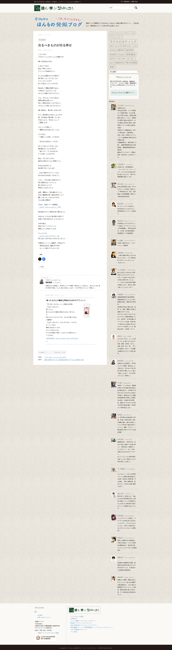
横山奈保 (125, 204)
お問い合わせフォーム (43, 617)
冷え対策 (122, 46)
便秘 (111, 46)
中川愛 (124, 383)
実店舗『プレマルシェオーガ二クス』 (81, 623)
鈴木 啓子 (125, 493)
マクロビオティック (123, 41)
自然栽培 (113, 55)
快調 (64, 352)
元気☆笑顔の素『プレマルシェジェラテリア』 (84, 625)
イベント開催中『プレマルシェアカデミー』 (83, 621)
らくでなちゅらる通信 (76, 616)
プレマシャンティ (116, 37)
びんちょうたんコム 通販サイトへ (123, 92)
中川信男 (126, 105)
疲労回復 (112, 50)
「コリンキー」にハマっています (55, 357)
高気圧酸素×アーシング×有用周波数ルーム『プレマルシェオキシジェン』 (91, 627)
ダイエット (49, 352)
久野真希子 (125, 164)
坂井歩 (124, 336)
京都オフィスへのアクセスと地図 (48, 633)
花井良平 (126, 221)
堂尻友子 (126, 538)
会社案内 (40, 615)
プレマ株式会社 (125, 1)
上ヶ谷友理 (126, 270)
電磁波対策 (119, 63)
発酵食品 (120, 50)
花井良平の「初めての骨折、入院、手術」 (122, 58)
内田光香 (124, 439)
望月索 (124, 415)
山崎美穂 (125, 253)
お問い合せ (134, 1)
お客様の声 (73, 618)
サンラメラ (113, 33)
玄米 (135, 46)
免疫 (116, 46)
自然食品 (131, 54)
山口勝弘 (126, 240)
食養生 (112, 67)
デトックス (131, 33)
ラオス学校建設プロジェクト (78, 629)
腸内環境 (57, 352)
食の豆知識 (131, 62)
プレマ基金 (73, 631)
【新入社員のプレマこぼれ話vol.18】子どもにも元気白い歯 (63, 360)
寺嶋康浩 (126, 294)
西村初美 (126, 361)
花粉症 (111, 63)
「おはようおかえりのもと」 (48, 207)
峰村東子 (126, 577)
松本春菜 (126, 516)
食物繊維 (41, 352)
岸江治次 (126, 184)
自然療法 (121, 55)
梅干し (130, 46)
